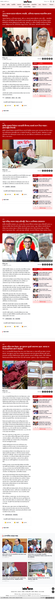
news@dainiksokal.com (23, 595)
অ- (53, 592)
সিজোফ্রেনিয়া (15, 514)
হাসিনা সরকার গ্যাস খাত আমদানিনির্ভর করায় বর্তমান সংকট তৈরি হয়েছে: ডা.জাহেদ (14, 555)
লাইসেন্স (13, 97)
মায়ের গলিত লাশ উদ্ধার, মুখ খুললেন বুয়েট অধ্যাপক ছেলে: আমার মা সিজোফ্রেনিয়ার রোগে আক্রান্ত (25, 347)
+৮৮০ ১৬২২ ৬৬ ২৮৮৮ (35, 595)
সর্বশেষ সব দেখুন (43, 96)
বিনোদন (44, 4)
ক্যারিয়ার (23, 591)
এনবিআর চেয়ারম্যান (9, 318)
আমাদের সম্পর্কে (14, 591)
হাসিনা (19, 97)
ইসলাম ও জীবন (26, 4)
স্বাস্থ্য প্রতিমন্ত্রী (18, 318)
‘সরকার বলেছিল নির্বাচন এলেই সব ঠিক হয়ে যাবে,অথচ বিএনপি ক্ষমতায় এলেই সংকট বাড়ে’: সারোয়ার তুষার (45, 68)
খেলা (39, 4)
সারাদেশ (19, 4)
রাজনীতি (13, 4)
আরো (33, 6)
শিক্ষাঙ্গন (51, 4)
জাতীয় (8, 4)
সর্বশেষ (3, 4)
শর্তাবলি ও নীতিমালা (34, 591)
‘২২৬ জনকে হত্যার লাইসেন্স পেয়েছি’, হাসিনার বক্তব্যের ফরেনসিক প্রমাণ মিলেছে (26, 14)
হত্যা (16, 97)
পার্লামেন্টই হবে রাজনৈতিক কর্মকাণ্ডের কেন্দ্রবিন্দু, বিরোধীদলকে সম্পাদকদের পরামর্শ (45, 79)
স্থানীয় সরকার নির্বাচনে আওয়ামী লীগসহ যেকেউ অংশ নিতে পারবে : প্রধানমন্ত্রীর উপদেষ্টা (25, 126)
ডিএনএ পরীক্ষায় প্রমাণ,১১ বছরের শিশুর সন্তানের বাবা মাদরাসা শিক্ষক (45, 73)
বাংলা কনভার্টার (41, 591)
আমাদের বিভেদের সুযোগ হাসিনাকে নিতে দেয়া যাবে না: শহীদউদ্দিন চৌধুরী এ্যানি (39, 578)
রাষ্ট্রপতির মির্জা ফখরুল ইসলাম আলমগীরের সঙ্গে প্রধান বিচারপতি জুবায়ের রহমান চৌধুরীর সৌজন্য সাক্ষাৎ (45, 90)
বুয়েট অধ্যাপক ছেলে (9, 514)
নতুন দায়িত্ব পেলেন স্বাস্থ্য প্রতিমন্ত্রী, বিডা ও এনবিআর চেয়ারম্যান (23, 221)
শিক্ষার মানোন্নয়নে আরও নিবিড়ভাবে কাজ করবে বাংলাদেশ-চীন (45, 85)
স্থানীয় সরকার (13, 186)
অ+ (53, 588)
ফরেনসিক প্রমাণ (8, 97)
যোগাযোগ (19, 591)
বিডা (13, 318)
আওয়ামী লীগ (8, 186)
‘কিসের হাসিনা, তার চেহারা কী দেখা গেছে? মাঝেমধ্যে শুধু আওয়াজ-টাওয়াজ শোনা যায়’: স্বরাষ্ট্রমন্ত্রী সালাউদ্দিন (13, 578)
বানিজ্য (20, 6)
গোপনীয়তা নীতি (28, 591)
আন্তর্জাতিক (34, 4)
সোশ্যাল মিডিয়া (27, 6)
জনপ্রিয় (41, 63)
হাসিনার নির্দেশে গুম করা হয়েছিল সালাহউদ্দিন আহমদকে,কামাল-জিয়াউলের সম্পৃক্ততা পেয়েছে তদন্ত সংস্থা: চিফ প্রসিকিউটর (40, 556)
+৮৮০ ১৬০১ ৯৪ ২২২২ (13, 595)
